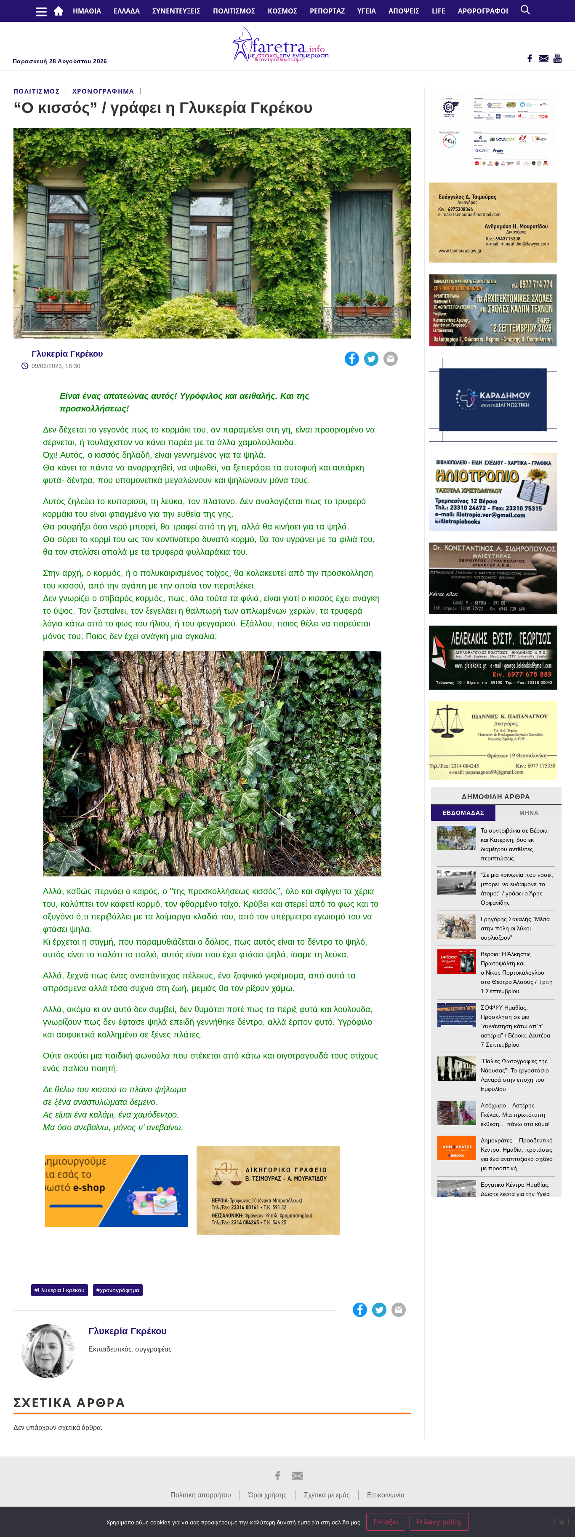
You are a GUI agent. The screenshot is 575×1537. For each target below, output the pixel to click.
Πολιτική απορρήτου (200, 1495)
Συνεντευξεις (176, 11)
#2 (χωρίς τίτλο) (60, 11)
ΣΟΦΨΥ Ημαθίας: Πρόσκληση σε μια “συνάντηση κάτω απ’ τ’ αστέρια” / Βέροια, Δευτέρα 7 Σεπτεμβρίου (515, 1026)
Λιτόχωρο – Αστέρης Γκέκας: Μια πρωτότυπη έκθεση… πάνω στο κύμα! (515, 1114)
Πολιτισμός (234, 11)
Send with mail (390, 359)
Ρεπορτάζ (327, 11)
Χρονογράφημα (103, 91)
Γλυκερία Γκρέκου (67, 353)
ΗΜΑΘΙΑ (87, 11)
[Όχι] (561, 1521)
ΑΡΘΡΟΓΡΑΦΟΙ (483, 11)
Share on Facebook (352, 359)
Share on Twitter (371, 359)
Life (438, 11)
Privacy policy (439, 1522)
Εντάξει (385, 1522)
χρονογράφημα (119, 1290)
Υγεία (366, 11)
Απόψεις (404, 11)
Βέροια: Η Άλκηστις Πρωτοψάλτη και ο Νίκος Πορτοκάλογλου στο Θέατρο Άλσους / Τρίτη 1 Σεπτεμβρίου (517, 972)
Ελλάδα (127, 11)
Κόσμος (282, 11)
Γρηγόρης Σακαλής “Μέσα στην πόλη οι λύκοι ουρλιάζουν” (515, 928)
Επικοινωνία (386, 1495)
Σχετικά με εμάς (327, 1495)
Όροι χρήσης (267, 1495)
